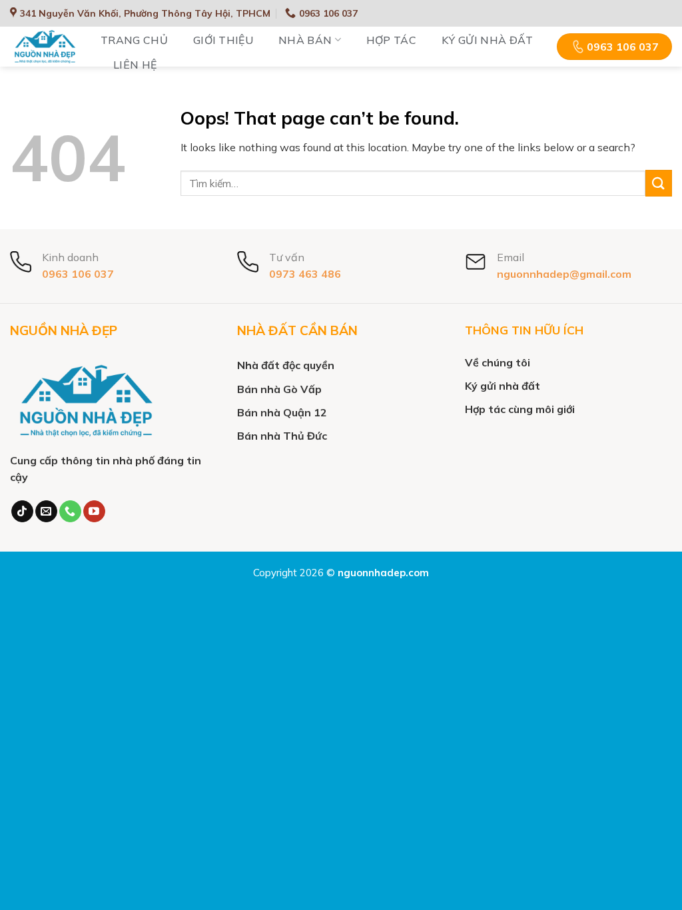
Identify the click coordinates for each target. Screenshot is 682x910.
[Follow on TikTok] (22, 511)
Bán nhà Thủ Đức (282, 435)
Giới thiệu (223, 40)
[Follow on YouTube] (94, 511)
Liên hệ (135, 64)
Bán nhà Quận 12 (282, 412)
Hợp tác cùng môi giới (520, 409)
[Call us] (70, 511)
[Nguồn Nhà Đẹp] (45, 47)
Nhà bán (305, 40)
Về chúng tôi (497, 362)
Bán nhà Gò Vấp (279, 389)
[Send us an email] (46, 511)
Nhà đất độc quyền (285, 365)
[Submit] (658, 183)
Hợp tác (391, 40)
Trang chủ (134, 40)
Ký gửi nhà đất (487, 40)
